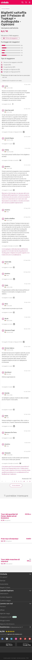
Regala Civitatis (5, 587)
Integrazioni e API (6, 617)
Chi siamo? (3, 577)
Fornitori (3, 606)
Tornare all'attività (5, 8)
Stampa (2, 580)
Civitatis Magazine (6, 597)
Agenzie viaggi (5, 613)
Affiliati (2, 610)
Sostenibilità (4, 584)
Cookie (27, 658)
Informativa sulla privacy (21, 658)
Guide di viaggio (5, 600)
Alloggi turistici (5, 620)
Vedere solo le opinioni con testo (12, 80)
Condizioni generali (6, 658)
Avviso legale (13, 658)
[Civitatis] (5, 2)
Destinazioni (4, 593)
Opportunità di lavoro (7, 624)
